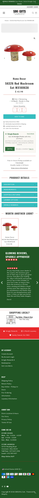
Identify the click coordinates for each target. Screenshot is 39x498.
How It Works (30, 133)
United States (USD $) (12, 469)
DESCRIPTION (9, 184)
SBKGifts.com (20, 492)
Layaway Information (9, 399)
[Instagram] (5, 486)
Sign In (31, 149)
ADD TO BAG (19, 117)
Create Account (7, 354)
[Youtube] (7, 486)
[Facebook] (2, 486)
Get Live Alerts (7, 366)
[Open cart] (36, 13)
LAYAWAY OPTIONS (11, 200)
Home (7, 20)
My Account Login (8, 357)
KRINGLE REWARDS (11, 205)
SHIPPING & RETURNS (12, 195)
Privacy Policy (7, 419)
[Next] (35, 3)
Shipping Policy (7, 381)
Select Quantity (19, 106)
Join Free (9, 149)
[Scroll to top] (35, 493)
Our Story (5, 416)
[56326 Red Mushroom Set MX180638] (9, 227)
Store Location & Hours (10, 413)
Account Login (32, 7)
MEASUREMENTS (10, 189)
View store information (19, 168)
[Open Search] (33, 13)
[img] (20, 260)
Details (19, 3)
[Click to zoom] (34, 38)
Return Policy (6, 384)
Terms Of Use (7, 422)
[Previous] (4, 3)
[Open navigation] (5, 13)
